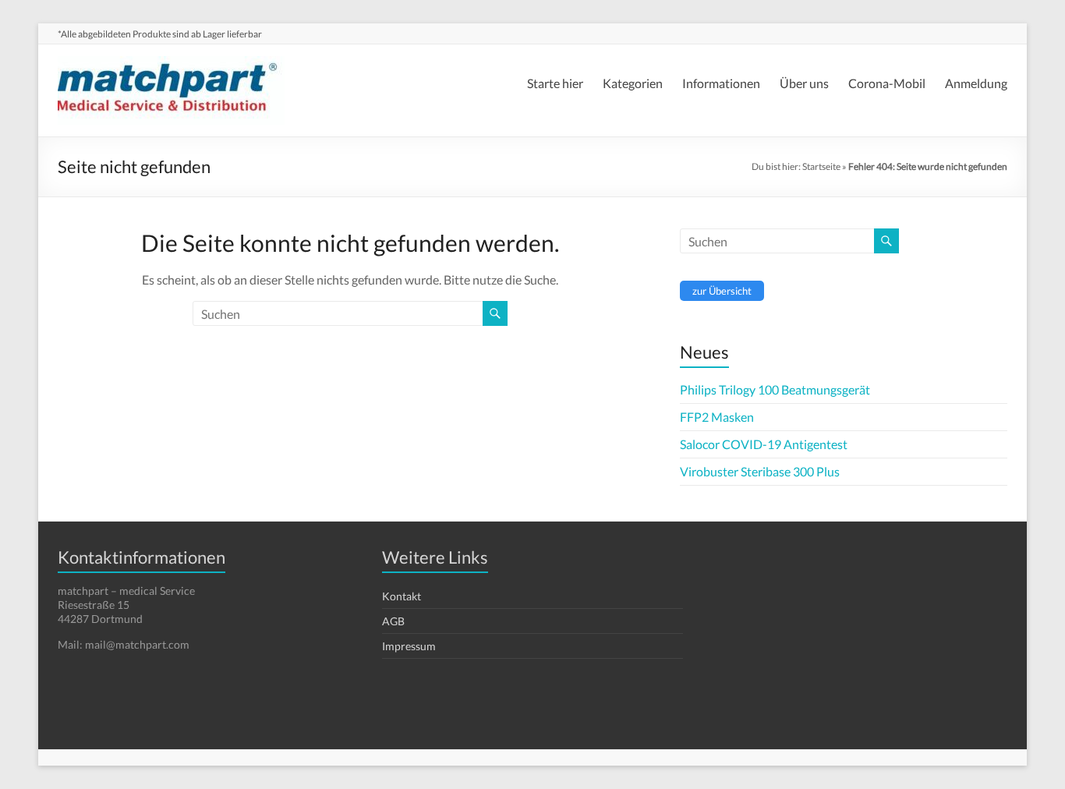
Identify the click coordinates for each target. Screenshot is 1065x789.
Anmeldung (976, 83)
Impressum (409, 646)
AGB (393, 621)
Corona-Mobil (886, 83)
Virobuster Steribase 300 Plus (760, 471)
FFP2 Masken (717, 416)
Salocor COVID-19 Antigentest (763, 444)
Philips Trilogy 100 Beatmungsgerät (775, 389)
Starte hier (555, 83)
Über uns (804, 83)
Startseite (821, 166)
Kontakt (401, 596)
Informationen (721, 83)
